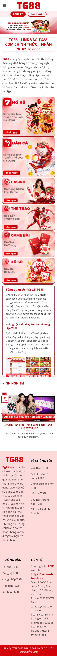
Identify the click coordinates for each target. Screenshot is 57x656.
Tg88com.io (9, 467)
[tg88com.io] (28, 5)
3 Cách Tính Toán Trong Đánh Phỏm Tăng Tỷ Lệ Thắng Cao (28, 426)
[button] (4, 5)
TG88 (51, 566)
